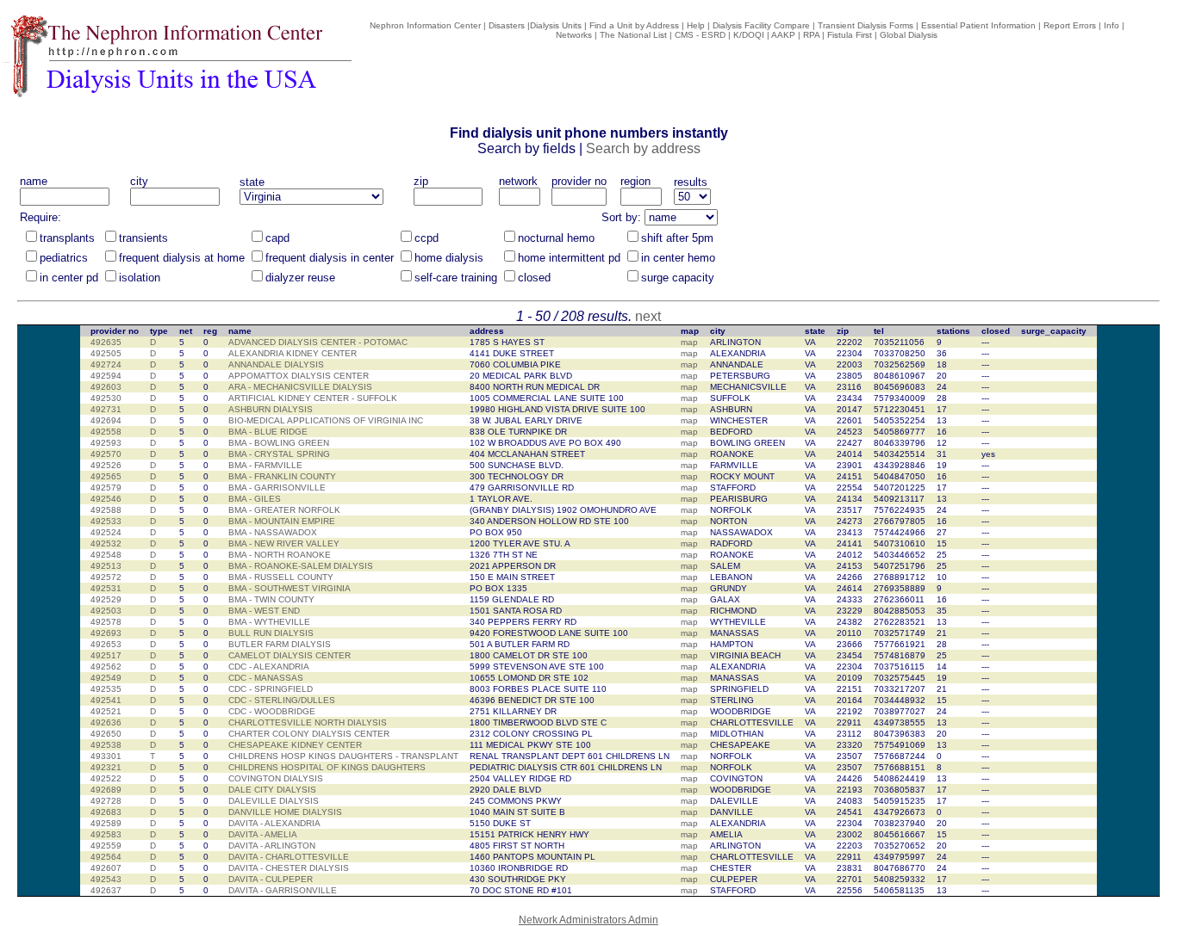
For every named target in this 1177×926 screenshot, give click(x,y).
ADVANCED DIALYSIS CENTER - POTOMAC (318, 342)
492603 (105, 387)
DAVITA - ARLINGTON (271, 845)
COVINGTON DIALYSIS (275, 778)
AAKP (783, 35)
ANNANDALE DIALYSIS (276, 364)
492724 (105, 364)
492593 (105, 443)
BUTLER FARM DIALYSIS (279, 644)
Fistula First (849, 35)
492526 (105, 465)
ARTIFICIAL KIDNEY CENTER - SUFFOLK (312, 398)
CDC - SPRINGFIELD (270, 689)
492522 (105, 778)
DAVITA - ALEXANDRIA (274, 823)
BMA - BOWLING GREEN (278, 443)
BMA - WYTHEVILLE (269, 622)
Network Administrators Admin (588, 920)
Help (696, 25)
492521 (105, 711)
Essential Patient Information (978, 25)
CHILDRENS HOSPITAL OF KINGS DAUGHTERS (327, 767)
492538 (105, 745)
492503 (105, 610)
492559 (105, 845)
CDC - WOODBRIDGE (271, 711)
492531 (105, 588)
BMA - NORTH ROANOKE (279, 554)
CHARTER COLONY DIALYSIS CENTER (308, 733)
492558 (105, 431)
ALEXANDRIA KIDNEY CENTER (292, 353)
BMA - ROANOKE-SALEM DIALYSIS (300, 566)
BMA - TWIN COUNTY (271, 599)
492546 (105, 498)
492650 (105, 733)
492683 (105, 812)
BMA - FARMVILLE (265, 465)
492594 (105, 375)
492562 (105, 666)
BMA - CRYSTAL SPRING (279, 454)
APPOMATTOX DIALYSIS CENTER (298, 375)
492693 (105, 633)
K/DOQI (748, 35)
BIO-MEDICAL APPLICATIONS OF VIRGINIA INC (325, 420)
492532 (105, 543)
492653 (105, 644)
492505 (105, 353)
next (648, 316)
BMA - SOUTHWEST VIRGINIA (289, 588)
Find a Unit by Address (634, 25)
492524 (105, 532)
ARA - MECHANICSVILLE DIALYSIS (300, 387)
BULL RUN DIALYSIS (271, 633)
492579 (105, 487)
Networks (574, 35)
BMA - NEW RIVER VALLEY (283, 543)
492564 (105, 856)
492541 (105, 700)
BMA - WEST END (264, 610)
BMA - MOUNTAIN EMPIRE (281, 521)
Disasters (507, 25)
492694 (105, 420)
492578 (105, 622)
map (689, 342)
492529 (105, 599)
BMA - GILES (254, 498)
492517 (105, 655)
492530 (105, 398)
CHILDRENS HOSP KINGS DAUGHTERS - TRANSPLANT (343, 756)
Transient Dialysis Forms (865, 25)
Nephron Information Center (425, 25)
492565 (105, 476)
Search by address (643, 148)
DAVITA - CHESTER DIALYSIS (288, 868)
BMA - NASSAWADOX (272, 532)
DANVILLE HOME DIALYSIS (285, 812)
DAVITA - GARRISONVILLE (282, 890)
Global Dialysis (908, 35)
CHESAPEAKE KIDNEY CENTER (295, 745)
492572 (105, 577)
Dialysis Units (556, 25)
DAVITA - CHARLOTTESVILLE (288, 856)
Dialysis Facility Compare (761, 25)
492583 (105, 834)
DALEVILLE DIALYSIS (273, 801)
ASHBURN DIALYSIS (270, 409)
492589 (105, 823)
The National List (633, 35)
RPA (811, 35)
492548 (105, 554)
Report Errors (1069, 25)
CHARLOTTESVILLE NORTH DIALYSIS (307, 722)
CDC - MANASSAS (265, 677)
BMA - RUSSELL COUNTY (280, 577)
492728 (105, 801)
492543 (105, 879)
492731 (105, 409)
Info (1111, 25)
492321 (105, 767)
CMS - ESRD (700, 35)
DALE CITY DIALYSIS (272, 789)
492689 (105, 789)
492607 (105, 868)
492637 (105, 890)
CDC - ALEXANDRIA (268, 666)
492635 (105, 342)
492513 (105, 566)
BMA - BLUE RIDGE (268, 431)
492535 (105, 689)
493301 (105, 756)
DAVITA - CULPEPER (270, 879)
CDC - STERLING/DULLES (281, 700)
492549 (105, 677)
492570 (105, 454)
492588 (105, 510)
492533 (105, 521)
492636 (105, 722)
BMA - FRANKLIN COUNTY (282, 476)
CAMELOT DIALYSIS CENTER (289, 655)
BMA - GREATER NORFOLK (284, 510)
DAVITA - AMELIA (262, 834)
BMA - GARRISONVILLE (277, 487)
